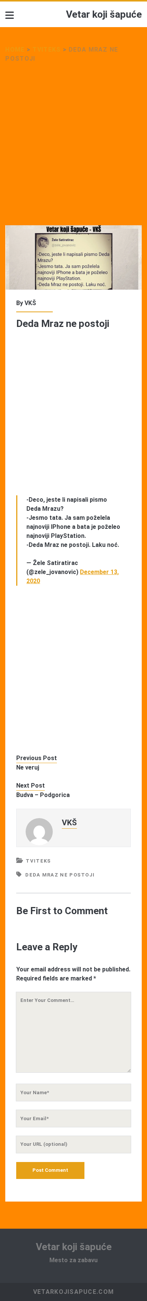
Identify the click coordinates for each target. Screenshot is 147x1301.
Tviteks (46, 49)
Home (14, 49)
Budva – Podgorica (43, 795)
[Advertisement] (73, 148)
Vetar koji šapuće (104, 14)
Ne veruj (27, 767)
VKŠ (30, 303)
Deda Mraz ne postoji (60, 875)
